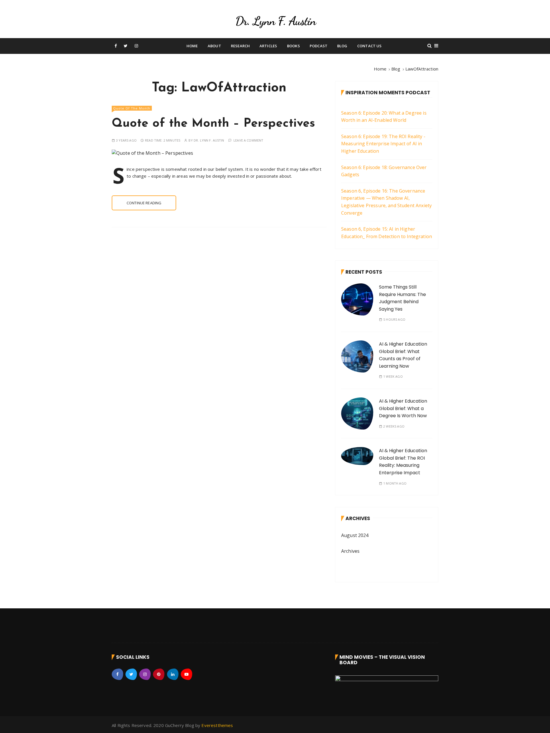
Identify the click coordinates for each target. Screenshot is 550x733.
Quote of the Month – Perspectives (213, 123)
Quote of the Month (131, 108)
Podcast (318, 45)
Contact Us (369, 45)
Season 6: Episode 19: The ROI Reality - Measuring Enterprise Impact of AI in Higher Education (383, 143)
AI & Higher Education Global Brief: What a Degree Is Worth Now (403, 408)
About (214, 45)
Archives (350, 551)
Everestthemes (217, 725)
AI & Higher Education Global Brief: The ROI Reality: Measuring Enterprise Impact (403, 461)
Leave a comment (248, 140)
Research (240, 45)
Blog (342, 45)
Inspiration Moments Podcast (387, 92)
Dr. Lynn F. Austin (209, 140)
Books (293, 45)
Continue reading (144, 202)
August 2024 (355, 535)
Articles (268, 45)
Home (192, 45)
